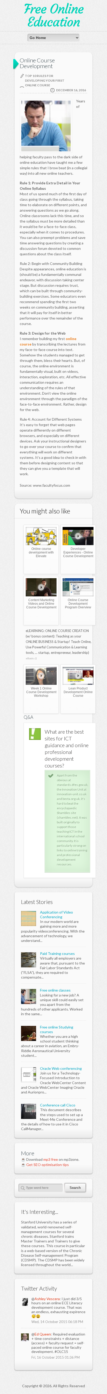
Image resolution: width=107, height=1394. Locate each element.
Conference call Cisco (57, 1105)
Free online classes (55, 990)
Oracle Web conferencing (61, 1068)
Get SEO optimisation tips (47, 1164)
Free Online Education (53, 15)
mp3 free (50, 1159)
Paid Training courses (57, 953)
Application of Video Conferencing (56, 914)
